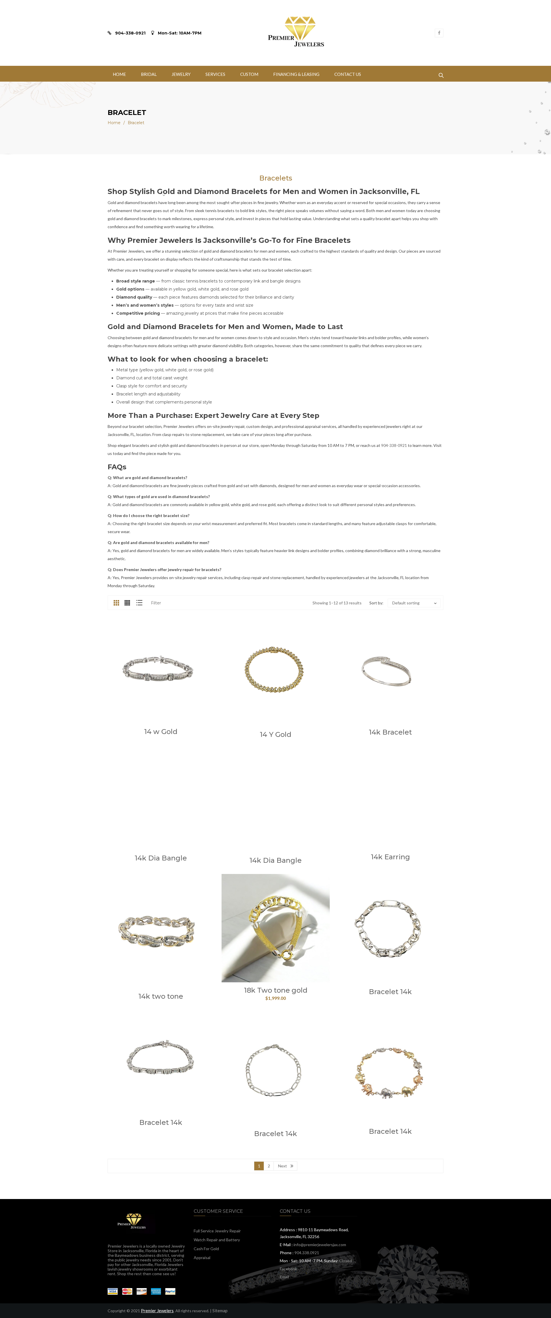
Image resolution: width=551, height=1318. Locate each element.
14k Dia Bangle (161, 858)
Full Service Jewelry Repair (217, 1230)
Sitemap (220, 1310)
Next (282, 1165)
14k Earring (390, 857)
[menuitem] (119, 74)
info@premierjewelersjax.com (320, 1244)
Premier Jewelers (157, 1310)
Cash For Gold (206, 1248)
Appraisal (202, 1257)
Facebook (288, 1268)
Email (284, 1276)
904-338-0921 (394, 445)
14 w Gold (160, 731)
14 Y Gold (275, 734)
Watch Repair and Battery (217, 1239)
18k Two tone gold (275, 990)
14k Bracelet (390, 732)
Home (114, 122)
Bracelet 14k (390, 991)
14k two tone (160, 996)
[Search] (441, 74)
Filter (156, 603)
